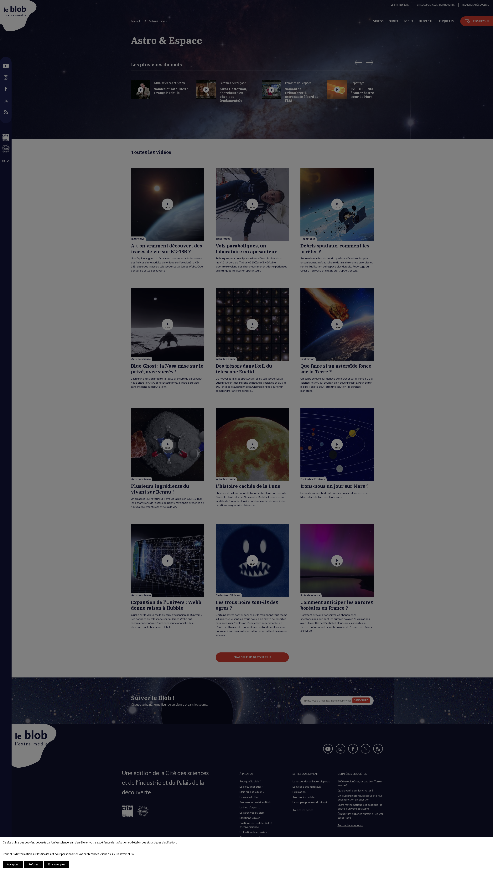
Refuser (34, 864)
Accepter (12, 864)
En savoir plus (56, 864)
